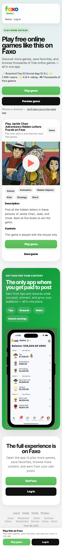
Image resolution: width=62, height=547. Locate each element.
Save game (31, 254)
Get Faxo (31, 480)
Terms (34, 512)
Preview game (31, 101)
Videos (8, 521)
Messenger (23, 518)
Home (8, 19)
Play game (31, 90)
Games (45, 521)
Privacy (45, 512)
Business (48, 518)
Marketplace (22, 521)
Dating (36, 518)
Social (10, 518)
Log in (17, 19)
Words (54, 521)
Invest (25, 512)
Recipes (35, 521)
